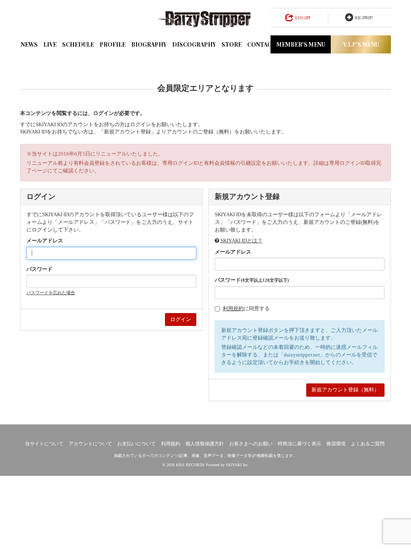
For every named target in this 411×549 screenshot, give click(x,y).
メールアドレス (44, 241)
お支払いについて (136, 444)
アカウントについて (90, 444)
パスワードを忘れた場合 (50, 292)
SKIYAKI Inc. (237, 465)
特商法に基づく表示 (299, 444)
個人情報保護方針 (204, 444)
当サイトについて (44, 444)
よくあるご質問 (368, 444)
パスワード (39, 269)
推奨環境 (336, 444)
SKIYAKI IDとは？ (241, 241)
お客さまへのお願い (251, 444)
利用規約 (233, 308)
